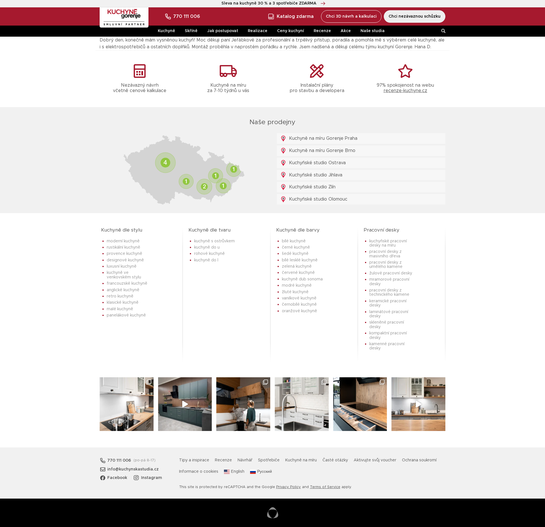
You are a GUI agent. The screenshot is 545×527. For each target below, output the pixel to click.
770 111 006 (186, 16)
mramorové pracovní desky (389, 282)
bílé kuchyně (294, 241)
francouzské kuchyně (127, 284)
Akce (346, 31)
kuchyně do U (207, 247)
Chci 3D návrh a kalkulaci (351, 16)
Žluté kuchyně (295, 292)
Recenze (322, 31)
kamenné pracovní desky (386, 346)
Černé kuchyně (296, 247)
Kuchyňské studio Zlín (312, 187)
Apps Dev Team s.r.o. (272, 512)
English (237, 472)
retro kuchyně (120, 296)
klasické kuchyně (123, 303)
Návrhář (245, 460)
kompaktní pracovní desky (388, 335)
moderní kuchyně (123, 241)
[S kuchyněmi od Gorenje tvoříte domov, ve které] (243, 404)
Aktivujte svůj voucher (375, 460)
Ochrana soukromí (419, 460)
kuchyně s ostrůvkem (214, 241)
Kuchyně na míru (301, 460)
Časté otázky (335, 460)
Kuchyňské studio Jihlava (315, 175)
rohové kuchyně (209, 254)
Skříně (191, 31)
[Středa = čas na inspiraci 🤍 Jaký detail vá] (418, 404)
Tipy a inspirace (194, 460)
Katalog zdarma (295, 16)
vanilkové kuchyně (299, 298)
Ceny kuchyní (290, 31)
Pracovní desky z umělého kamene (386, 265)
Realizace (257, 31)
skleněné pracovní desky (386, 324)
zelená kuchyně (297, 266)
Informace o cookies (198, 472)
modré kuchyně (297, 286)
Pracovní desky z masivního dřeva (385, 254)
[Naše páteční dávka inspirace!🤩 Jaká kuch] (185, 404)
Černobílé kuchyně (299, 305)
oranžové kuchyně (299, 311)
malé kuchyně (120, 309)
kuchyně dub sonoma (302, 279)
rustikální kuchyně (123, 247)
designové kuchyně (125, 260)
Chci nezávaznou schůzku (415, 16)
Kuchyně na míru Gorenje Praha (322, 138)
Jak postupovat (222, 31)
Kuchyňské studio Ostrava (317, 163)
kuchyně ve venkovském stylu (124, 275)
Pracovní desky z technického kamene (389, 292)
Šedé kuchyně (295, 254)
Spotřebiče (269, 460)
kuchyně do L (206, 260)
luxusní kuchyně (122, 266)
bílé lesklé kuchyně (300, 260)
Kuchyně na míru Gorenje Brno (321, 150)
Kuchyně (166, 31)
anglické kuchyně (123, 290)
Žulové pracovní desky (390, 273)
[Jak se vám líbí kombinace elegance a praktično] (302, 404)
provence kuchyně (124, 254)
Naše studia (372, 31)
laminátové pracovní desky (388, 314)
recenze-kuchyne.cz (405, 90)
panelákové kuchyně (126, 315)
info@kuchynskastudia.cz (133, 469)
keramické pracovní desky (387, 303)
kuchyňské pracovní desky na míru (388, 243)
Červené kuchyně (298, 273)
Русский (264, 472)
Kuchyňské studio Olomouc (317, 199)
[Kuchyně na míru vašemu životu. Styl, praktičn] (360, 404)
